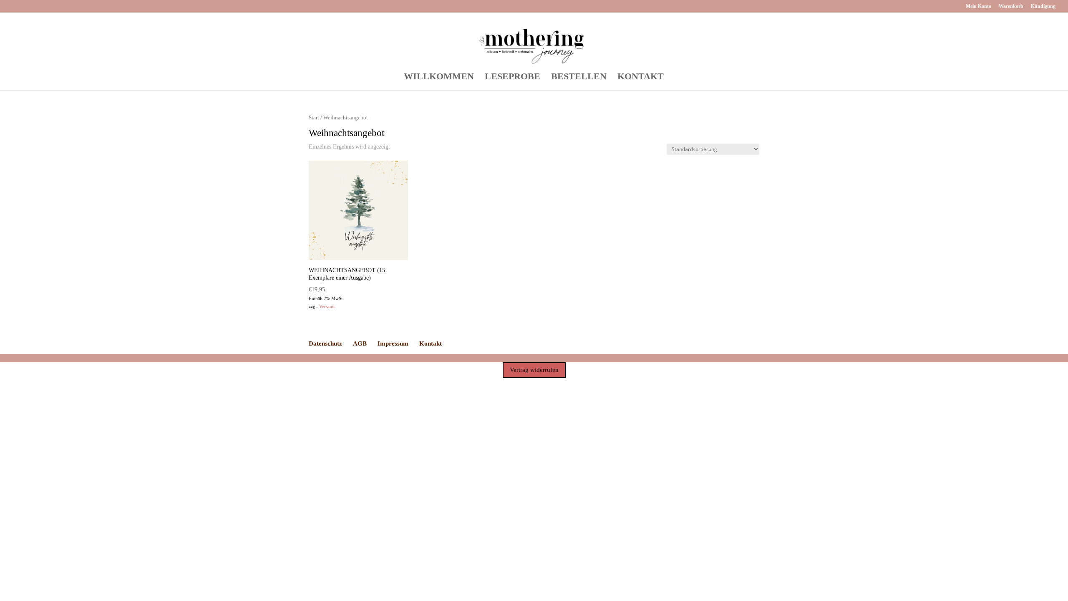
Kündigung (1043, 6)
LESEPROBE (512, 77)
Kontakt (430, 343)
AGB (360, 343)
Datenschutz (325, 343)
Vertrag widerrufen (534, 369)
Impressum (393, 343)
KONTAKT (640, 77)
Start (314, 118)
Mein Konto (978, 6)
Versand (327, 306)
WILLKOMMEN (439, 77)
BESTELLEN (579, 77)
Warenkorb (1011, 6)
